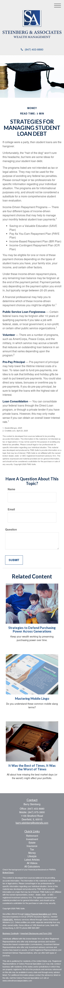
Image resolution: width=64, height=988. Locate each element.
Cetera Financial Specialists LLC (37, 913)
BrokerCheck (8, 872)
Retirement (32, 835)
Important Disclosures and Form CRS (36, 933)
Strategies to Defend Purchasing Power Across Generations (32, 629)
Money (32, 852)
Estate (32, 842)
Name (11, 489)
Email (11, 509)
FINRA (5, 919)
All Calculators (32, 866)
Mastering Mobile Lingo (32, 698)
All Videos (32, 863)
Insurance (32, 846)
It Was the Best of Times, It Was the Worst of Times (32, 767)
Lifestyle (32, 856)
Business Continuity (11, 933)
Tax (32, 849)
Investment (32, 839)
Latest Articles (32, 859)
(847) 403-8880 (34, 49)
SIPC (11, 919)
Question (11, 529)
